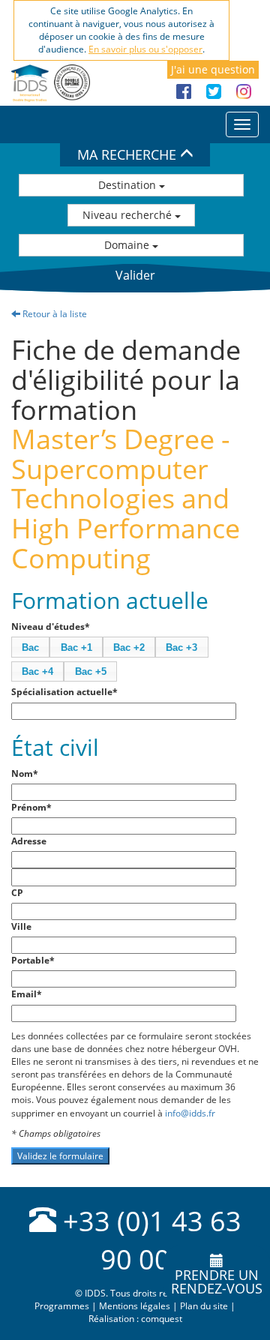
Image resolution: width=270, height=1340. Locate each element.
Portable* (33, 960)
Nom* (24, 773)
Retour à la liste (53, 313)
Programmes (61, 1306)
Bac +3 (181, 647)
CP (17, 892)
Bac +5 (90, 671)
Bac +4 (37, 671)
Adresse (28, 841)
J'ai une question (213, 69)
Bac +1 (76, 647)
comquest (161, 1318)
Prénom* (31, 807)
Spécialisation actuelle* (64, 691)
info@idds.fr (190, 1113)
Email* (26, 994)
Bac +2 (129, 647)
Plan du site (204, 1306)
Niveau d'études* (50, 626)
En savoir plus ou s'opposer (145, 49)
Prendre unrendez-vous (216, 1281)
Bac (30, 647)
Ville (21, 926)
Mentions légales (134, 1306)
